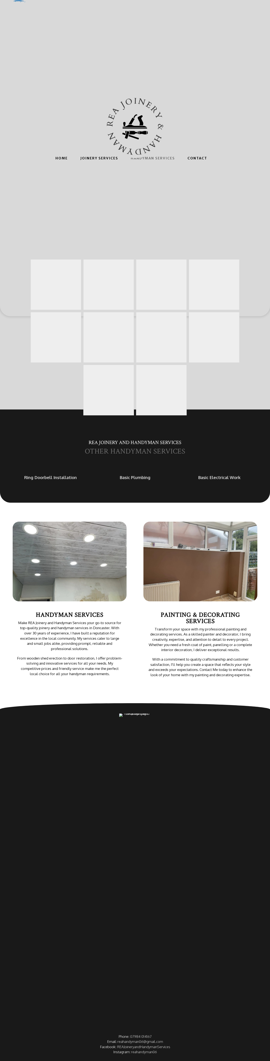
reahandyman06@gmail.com (140, 1041)
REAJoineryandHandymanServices (143, 1047)
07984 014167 (141, 1036)
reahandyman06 (144, 1052)
